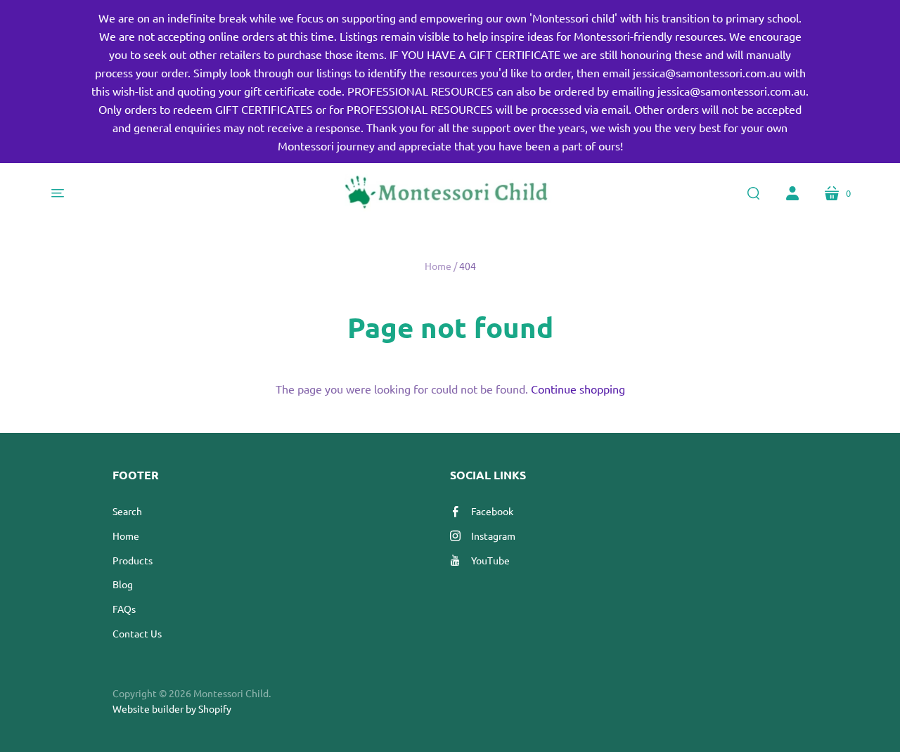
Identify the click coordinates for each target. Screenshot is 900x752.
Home (438, 265)
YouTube (490, 560)
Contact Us (137, 633)
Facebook (492, 511)
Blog (122, 584)
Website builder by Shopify (171, 708)
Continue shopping (578, 389)
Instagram (493, 535)
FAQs (124, 608)
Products (132, 560)
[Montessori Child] (450, 193)
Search (127, 511)
